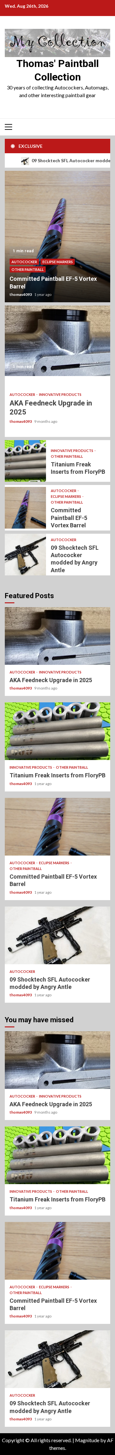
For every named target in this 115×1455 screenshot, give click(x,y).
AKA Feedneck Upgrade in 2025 (57, 340)
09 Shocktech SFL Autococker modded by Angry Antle (25, 554)
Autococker (24, 262)
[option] (57, 236)
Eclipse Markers (57, 262)
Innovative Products (60, 394)
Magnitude (87, 1440)
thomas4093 (21, 294)
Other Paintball (28, 269)
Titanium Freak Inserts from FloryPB (25, 461)
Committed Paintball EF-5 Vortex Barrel (57, 236)
